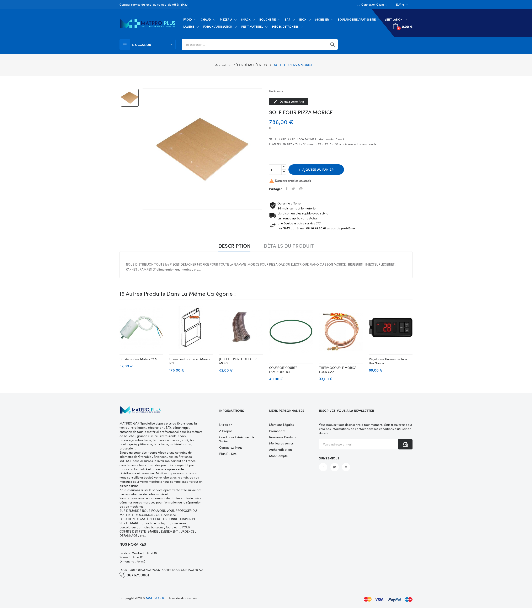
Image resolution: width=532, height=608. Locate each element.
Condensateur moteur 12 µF (139, 359)
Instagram (346, 467)
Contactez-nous (230, 447)
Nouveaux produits (282, 437)
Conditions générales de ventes (236, 439)
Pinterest (301, 189)
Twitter (334, 467)
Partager (286, 189)
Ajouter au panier (318, 169)
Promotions (277, 431)
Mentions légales (281, 424)
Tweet (293, 189)
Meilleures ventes (281, 443)
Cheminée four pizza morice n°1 (189, 361)
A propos (225, 431)
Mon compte (278, 456)
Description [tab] (234, 246)
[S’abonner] (405, 444)
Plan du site (227, 454)
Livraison (225, 424)
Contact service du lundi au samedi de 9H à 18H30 (153, 4)
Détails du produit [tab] (289, 246)
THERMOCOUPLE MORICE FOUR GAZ (337, 370)
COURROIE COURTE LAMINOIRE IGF (283, 370)
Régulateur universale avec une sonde (388, 361)
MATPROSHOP (156, 598)
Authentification (280, 449)
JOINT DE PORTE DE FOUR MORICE (237, 361)
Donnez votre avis (288, 101)
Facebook (323, 467)
